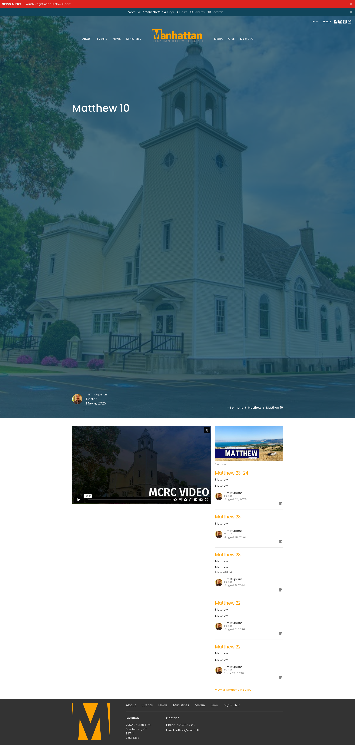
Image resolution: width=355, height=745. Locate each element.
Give (231, 39)
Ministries (133, 39)
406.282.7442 (186, 725)
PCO (315, 21)
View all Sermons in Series (233, 689)
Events (102, 39)
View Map (133, 737)
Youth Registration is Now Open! (48, 4)
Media (218, 39)
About (87, 39)
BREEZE (327, 21)
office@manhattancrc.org (189, 730)
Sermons (236, 407)
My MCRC (246, 39)
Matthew (254, 407)
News (117, 39)
